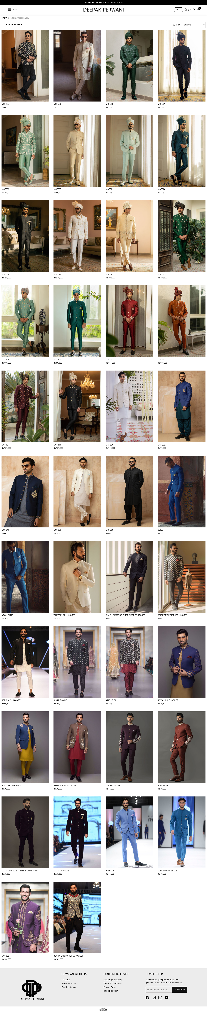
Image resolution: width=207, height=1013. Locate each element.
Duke (160, 530)
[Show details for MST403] (77, 321)
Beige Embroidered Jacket (172, 615)
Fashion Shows (69, 987)
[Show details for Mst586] (77, 66)
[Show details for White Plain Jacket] (77, 577)
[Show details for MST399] (130, 406)
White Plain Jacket (64, 615)
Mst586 (57, 104)
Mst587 (57, 189)
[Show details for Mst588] (25, 236)
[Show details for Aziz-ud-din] (130, 662)
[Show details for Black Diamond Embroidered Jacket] (130, 577)
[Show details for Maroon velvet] (77, 832)
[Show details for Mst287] (25, 66)
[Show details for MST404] (25, 321)
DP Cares (66, 979)
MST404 (5, 359)
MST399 (110, 445)
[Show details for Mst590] (181, 151)
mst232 (161, 445)
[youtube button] (166, 997)
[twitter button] (154, 997)
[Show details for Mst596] (77, 236)
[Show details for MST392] (130, 236)
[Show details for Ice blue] (130, 832)
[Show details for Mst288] (130, 491)
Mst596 (57, 274)
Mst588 (5, 274)
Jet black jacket (11, 700)
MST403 (57, 359)
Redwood (163, 785)
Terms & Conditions (113, 983)
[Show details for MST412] (130, 321)
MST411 (161, 274)
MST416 (57, 445)
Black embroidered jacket (68, 956)
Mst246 (5, 530)
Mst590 (161, 189)
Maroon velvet (61, 870)
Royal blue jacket (168, 700)
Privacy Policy (110, 987)
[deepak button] (39, 985)
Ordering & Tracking (113, 979)
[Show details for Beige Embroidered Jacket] (181, 577)
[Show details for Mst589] (181, 66)
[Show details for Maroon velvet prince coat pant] (25, 832)
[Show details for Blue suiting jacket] (25, 747)
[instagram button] (160, 997)
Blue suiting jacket (12, 785)
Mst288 (110, 530)
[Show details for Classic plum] (130, 747)
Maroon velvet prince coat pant (20, 870)
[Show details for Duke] (181, 491)
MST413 (161, 359)
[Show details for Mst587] (77, 151)
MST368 (57, 530)
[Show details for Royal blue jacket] (181, 662)
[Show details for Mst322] (25, 917)
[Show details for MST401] (25, 406)
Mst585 (5, 189)
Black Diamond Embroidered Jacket (125, 615)
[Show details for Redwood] (181, 747)
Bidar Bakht (60, 700)
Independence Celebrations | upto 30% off (103, 2)
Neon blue (7, 615)
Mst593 (110, 104)
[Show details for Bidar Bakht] (77, 662)
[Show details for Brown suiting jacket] (77, 747)
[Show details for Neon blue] (25, 577)
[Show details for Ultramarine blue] (181, 832)
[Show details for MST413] (181, 321)
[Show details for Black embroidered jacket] (77, 917)
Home (4, 18)
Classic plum (113, 785)
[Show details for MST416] (77, 406)
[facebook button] (147, 997)
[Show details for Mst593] (130, 66)
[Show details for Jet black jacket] (25, 662)
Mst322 (5, 956)
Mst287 (5, 104)
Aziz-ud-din (111, 700)
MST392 (110, 274)
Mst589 (161, 104)
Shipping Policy (111, 991)
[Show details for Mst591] (130, 151)
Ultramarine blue (167, 870)
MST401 (5, 445)
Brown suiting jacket (65, 785)
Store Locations (69, 983)
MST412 (110, 359)
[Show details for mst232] (181, 406)
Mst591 (110, 189)
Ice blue (110, 870)
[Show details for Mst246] (25, 491)
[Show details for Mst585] (25, 151)
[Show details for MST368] (77, 491)
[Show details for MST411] (181, 236)
